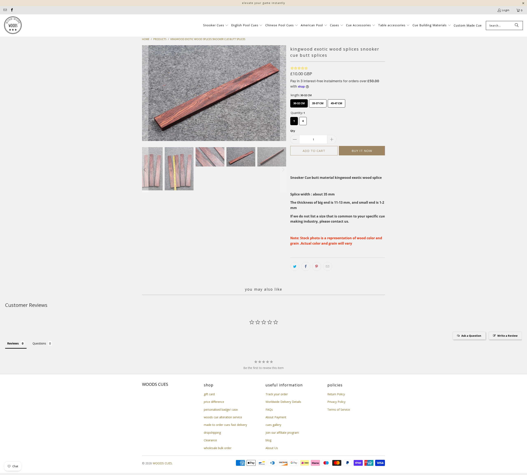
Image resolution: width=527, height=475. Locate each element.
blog (268, 440)
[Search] (517, 25)
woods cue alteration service (223, 417)
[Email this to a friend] (327, 266)
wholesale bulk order (217, 448)
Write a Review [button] (507, 335)
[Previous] (145, 93)
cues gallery (273, 425)
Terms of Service (338, 409)
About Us (272, 448)
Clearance (210, 440)
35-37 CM (317, 102)
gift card (209, 394)
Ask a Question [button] (471, 335)
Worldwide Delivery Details (283, 402)
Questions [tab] (39, 343)
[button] (216, 25)
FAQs (269, 409)
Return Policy (336, 394)
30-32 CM (299, 102)
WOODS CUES (162, 463)
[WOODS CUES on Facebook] (11, 10)
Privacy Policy (336, 402)
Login (506, 10)
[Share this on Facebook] (305, 266)
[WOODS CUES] (13, 25)
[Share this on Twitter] (294, 266)
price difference (214, 402)
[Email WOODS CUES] (5, 10)
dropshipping (212, 433)
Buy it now (362, 151)
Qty (292, 131)
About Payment (276, 417)
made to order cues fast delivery (225, 425)
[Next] (283, 93)
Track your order (277, 394)
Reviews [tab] (13, 343)
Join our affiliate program (282, 433)
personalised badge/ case (221, 409)
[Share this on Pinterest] (316, 266)
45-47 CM (336, 102)
